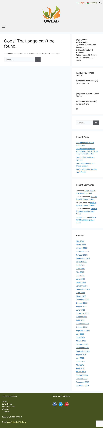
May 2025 (80, 272)
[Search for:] (19, 60)
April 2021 (80, 320)
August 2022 (81, 306)
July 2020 (80, 334)
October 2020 (81, 327)
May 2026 (80, 241)
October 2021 (81, 317)
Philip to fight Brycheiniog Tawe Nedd (86, 211)
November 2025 (82, 251)
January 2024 (81, 286)
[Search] (38, 59)
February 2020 (82, 344)
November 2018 (82, 386)
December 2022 (82, 300)
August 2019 (81, 355)
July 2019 (80, 358)
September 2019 (83, 351)
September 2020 (83, 331)
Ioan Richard (81, 217)
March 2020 (81, 341)
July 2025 (80, 265)
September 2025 (83, 258)
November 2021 (82, 313)
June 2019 (80, 361)
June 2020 (80, 337)
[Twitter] (61, 404)
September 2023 (83, 289)
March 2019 (81, 372)
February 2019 (82, 375)
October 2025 (81, 255)
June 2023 (80, 293)
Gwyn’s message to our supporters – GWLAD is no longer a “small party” (87, 151)
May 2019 (80, 365)
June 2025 (80, 269)
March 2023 (81, 296)
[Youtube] (67, 404)
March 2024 (81, 282)
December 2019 (82, 348)
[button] (100, 2)
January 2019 (81, 379)
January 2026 (81, 248)
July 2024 (80, 276)
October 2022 (81, 303)
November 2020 (82, 324)
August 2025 (81, 262)
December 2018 (82, 382)
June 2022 (80, 310)
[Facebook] (55, 404)
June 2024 (80, 279)
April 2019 (80, 368)
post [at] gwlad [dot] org (16, 422)
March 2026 (81, 245)
